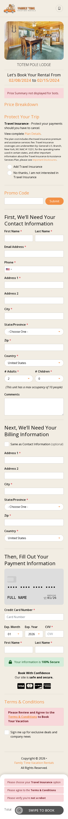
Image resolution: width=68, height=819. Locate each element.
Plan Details (33, 134)
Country (11, 356)
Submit (54, 201)
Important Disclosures (45, 159)
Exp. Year (31, 627)
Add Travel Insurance (27, 167)
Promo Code (16, 193)
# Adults (11, 371)
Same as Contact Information (37, 444)
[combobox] (9, 269)
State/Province (16, 325)
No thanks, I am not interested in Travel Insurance (35, 175)
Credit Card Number (19, 610)
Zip (7, 340)
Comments (12, 394)
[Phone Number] (59, 8)
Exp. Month (12, 627)
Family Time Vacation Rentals (34, 763)
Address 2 (11, 293)
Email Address (15, 247)
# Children (43, 371)
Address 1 (12, 278)
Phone (10, 262)
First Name (13, 231)
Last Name (43, 231)
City (8, 309)
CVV (49, 627)
